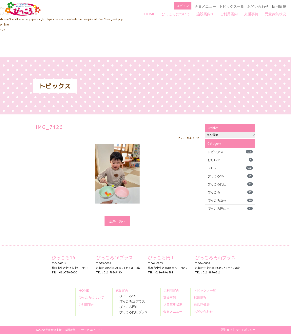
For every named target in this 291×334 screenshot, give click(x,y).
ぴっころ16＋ (229, 200)
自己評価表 (202, 304)
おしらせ (229, 160)
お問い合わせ (258, 6)
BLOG (229, 168)
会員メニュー (205, 6)
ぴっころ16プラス (114, 257)
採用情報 (279, 6)
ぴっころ (229, 192)
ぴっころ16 (229, 176)
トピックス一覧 (231, 6)
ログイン (182, 6)
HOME (149, 14)
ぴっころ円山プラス (215, 257)
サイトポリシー (245, 329)
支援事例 (251, 14)
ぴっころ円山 (229, 184)
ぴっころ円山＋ (229, 208)
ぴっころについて (176, 14)
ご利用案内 (229, 14)
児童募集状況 (275, 14)
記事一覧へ (117, 221)
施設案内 (203, 14)
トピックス (229, 152)
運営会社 (226, 329)
